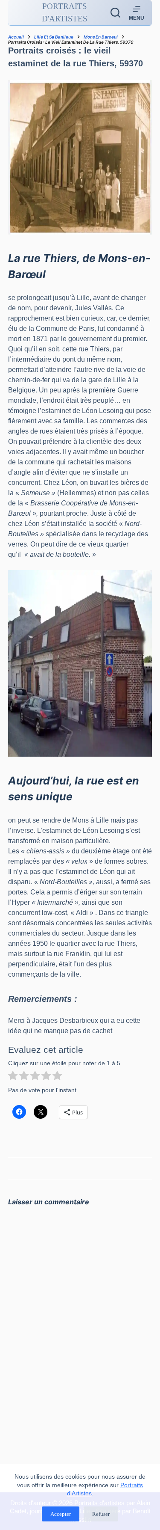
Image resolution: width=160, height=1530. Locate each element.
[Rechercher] (115, 13)
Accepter (60, 1514)
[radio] (12, 1077)
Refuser (101, 1514)
